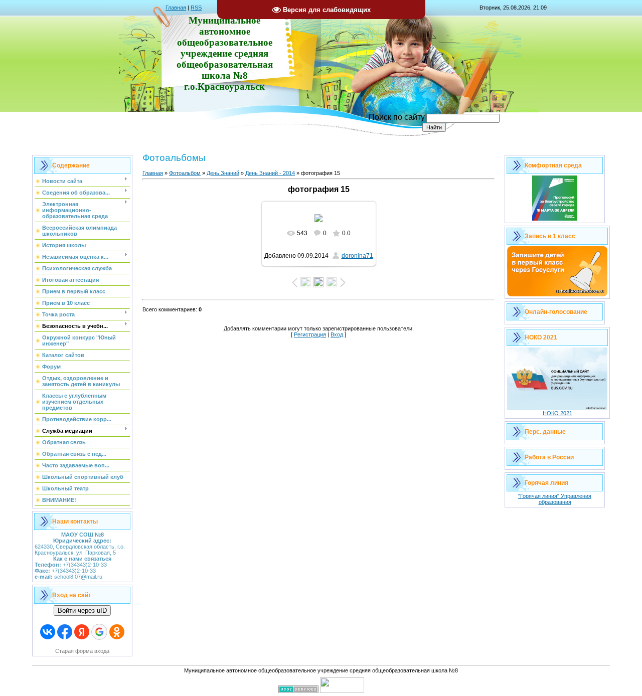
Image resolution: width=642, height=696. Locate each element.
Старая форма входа (82, 651)
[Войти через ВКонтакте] (47, 631)
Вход (337, 334)
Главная (176, 8)
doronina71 (357, 255)
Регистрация (310, 334)
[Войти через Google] (99, 632)
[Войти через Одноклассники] (116, 631)
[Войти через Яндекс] (81, 631)
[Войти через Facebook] (64, 631)
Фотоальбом (185, 173)
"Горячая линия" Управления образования (554, 499)
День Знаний (223, 173)
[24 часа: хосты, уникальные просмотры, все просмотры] (342, 691)
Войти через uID (82, 610)
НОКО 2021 (557, 413)
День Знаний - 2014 (270, 173)
